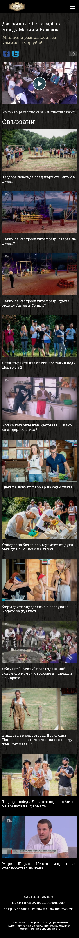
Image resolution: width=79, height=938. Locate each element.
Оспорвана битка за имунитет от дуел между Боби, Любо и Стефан (37, 547)
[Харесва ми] (71, 54)
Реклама (40, 909)
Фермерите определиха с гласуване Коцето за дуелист (35, 609)
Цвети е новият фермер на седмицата (37, 487)
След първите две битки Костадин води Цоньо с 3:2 (39, 365)
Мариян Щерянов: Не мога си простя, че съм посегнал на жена (39, 866)
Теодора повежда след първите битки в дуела (38, 179)
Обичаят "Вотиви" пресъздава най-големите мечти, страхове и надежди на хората (37, 673)
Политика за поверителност (38, 903)
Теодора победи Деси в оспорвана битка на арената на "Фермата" (38, 804)
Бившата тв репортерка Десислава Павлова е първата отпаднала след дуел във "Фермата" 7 (39, 739)
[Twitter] (15, 54)
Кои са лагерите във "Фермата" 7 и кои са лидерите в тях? (37, 427)
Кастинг (31, 897)
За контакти (62, 909)
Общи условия (16, 909)
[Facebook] (6, 54)
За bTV (48, 897)
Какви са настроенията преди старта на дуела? (39, 241)
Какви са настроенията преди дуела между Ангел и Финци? (35, 303)
